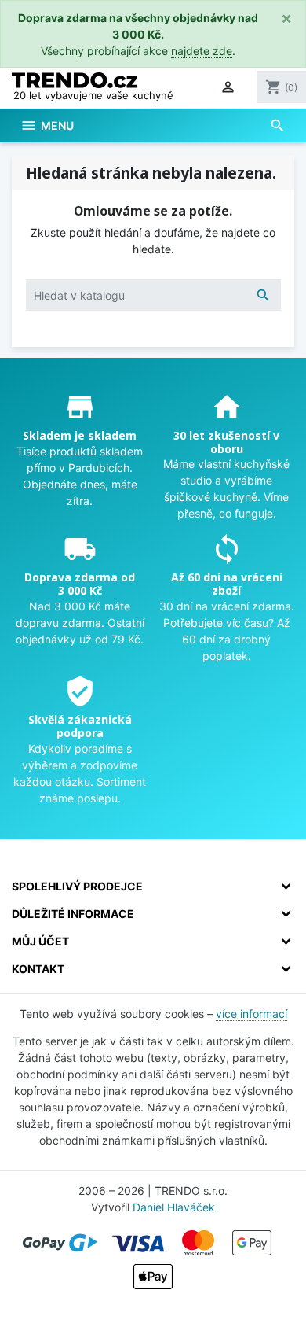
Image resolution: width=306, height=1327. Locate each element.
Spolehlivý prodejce (77, 886)
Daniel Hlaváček (174, 1207)
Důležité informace (73, 913)
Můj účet (40, 941)
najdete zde (201, 50)
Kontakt (38, 968)
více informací (251, 1013)
